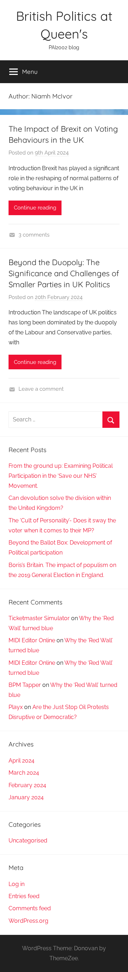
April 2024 (21, 760)
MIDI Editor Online (32, 640)
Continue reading (35, 207)
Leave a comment (41, 389)
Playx (16, 707)
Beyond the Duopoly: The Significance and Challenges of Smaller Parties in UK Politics (64, 273)
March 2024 (24, 772)
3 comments (33, 235)
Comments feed (30, 908)
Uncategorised (28, 840)
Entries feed (24, 896)
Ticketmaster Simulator (39, 618)
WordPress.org (28, 920)
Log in (17, 884)
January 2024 (26, 797)
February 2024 (27, 785)
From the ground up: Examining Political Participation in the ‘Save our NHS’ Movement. (61, 475)
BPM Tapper (25, 685)
